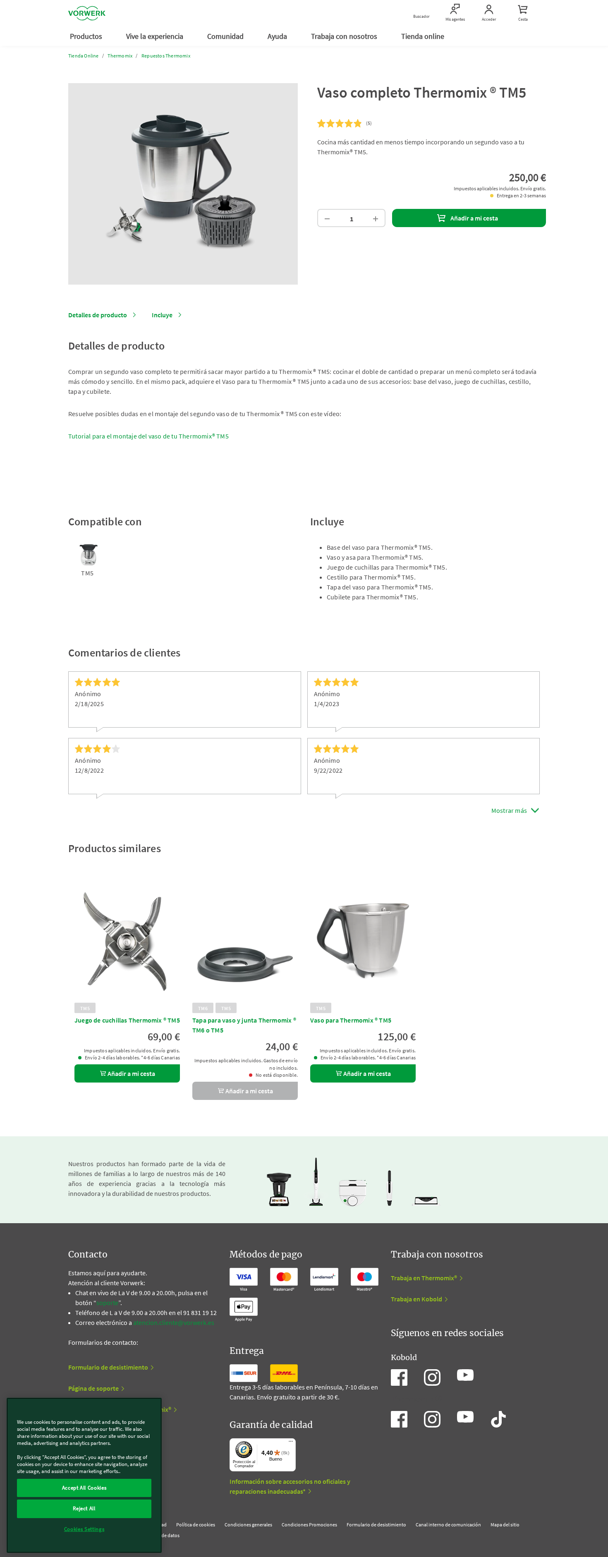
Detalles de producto (97, 315)
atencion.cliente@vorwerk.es (173, 1322)
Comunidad (226, 36)
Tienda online (423, 36)
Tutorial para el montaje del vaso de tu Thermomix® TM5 (148, 436)
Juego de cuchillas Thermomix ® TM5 (127, 1020)
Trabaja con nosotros (345, 36)
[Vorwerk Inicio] (86, 13)
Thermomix (120, 56)
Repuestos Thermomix (165, 56)
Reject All (84, 1508)
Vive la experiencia (155, 36)
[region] (84, 1475)
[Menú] (291, 1443)
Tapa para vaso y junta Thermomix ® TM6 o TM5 (244, 1025)
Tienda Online (83, 56)
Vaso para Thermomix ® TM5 (350, 1020)
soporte (107, 1302)
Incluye (162, 315)
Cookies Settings (84, 1529)
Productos (87, 36)
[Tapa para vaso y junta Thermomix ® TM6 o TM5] (245, 941)
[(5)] (340, 124)
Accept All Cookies (84, 1487)
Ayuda (278, 36)
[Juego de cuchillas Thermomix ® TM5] (127, 941)
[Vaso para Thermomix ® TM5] (363, 941)
